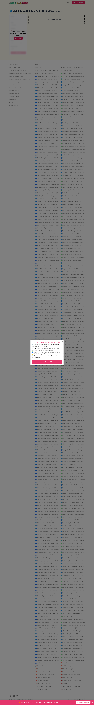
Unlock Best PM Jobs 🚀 (83, 702)
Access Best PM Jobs (47, 362)
